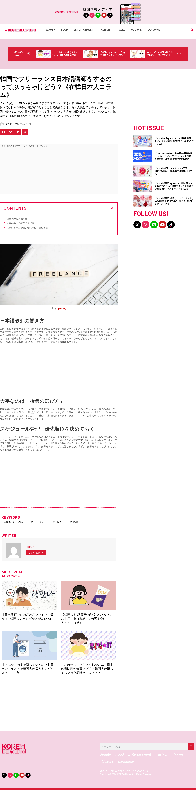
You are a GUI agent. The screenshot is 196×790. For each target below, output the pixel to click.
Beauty (50, 29)
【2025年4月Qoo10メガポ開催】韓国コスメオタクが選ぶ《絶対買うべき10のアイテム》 (174, 141)
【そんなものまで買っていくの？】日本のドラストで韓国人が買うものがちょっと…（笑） (28, 668)
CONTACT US (140, 771)
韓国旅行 (74, 522)
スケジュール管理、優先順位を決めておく (28, 227)
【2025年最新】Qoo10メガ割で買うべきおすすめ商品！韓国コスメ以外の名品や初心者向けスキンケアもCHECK (174, 186)
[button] (191, 29)
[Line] (98, 15)
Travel (120, 29)
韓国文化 (57, 522)
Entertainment (84, 29)
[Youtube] (104, 15)
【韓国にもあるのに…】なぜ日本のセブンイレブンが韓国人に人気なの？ (112, 55)
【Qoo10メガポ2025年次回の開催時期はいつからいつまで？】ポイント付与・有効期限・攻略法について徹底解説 (174, 156)
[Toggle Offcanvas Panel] (5, 30)
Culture (136, 29)
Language (154, 29)
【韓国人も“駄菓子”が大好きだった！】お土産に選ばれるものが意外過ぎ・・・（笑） (88, 618)
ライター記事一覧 (36, 553)
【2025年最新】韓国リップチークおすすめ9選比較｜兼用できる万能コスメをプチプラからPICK (174, 201)
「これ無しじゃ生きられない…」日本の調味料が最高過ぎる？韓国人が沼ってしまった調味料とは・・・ (87, 668)
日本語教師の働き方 (17, 219)
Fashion (105, 29)
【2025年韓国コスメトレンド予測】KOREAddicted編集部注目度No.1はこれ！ (173, 171)
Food (64, 29)
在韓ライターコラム (13, 522)
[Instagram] (92, 15)
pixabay (62, 308)
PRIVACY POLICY (120, 771)
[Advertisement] (59, 171)
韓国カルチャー (38, 522)
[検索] (191, 746)
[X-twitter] (137, 224)
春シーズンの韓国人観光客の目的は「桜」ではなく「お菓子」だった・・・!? (160, 55)
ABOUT (103, 771)
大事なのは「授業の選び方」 (21, 223)
